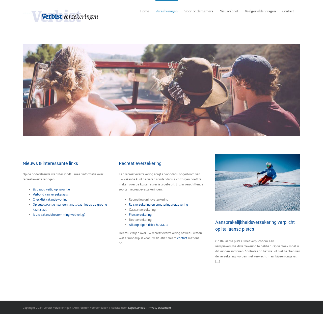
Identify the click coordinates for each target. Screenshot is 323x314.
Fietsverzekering (140, 214)
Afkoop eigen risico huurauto (148, 225)
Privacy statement (159, 307)
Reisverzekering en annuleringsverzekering (158, 204)
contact (182, 238)
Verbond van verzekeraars (50, 194)
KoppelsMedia (137, 307)
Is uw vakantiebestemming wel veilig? (59, 214)
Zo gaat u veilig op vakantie (51, 189)
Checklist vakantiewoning (50, 199)
